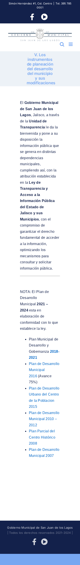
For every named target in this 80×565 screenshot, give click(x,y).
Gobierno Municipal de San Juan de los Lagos (40, 527)
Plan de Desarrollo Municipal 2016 (44, 370)
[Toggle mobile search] (62, 44)
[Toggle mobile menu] (71, 44)
